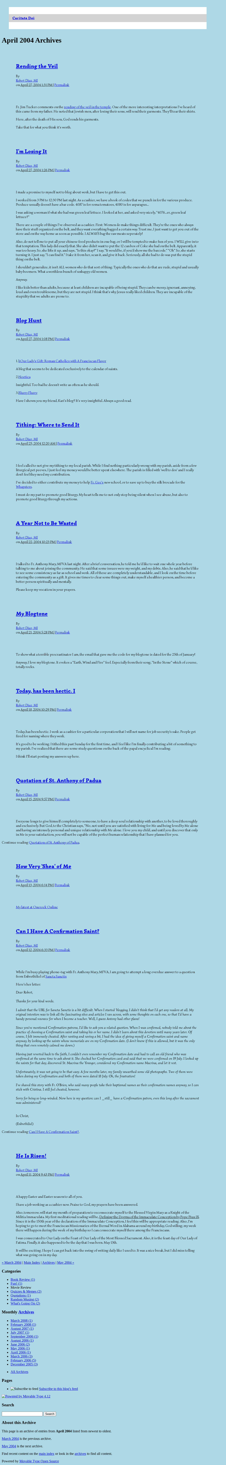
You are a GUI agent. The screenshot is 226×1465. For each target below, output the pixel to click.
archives (80, 1454)
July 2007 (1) (20, 1332)
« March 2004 (11, 1262)
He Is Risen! (31, 1156)
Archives (48, 1262)
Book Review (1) (23, 1279)
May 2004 (9, 1446)
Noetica (24, 377)
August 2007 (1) (22, 1328)
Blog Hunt (29, 320)
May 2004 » (65, 1262)
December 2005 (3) (24, 1364)
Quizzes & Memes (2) (26, 1291)
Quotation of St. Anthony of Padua (58, 780)
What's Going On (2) (25, 1303)
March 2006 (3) (21, 1356)
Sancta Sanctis (56, 976)
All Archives (19, 1372)
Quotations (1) (21, 1295)
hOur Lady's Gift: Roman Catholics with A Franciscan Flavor (62, 361)
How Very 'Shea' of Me (43, 866)
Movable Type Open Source (39, 1461)
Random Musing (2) (25, 1299)
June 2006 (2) (20, 1344)
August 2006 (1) (22, 1340)
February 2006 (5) (23, 1360)
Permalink (61, 85)
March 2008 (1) (21, 1320)
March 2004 (10, 1439)
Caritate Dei (23, 18)
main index (46, 1454)
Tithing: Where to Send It (47, 424)
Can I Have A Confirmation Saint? (57, 931)
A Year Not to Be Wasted (46, 523)
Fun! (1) (16, 1283)
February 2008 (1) (23, 1324)
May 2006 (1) (20, 1348)
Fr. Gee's (97, 482)
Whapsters (24, 487)
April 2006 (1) (21, 1352)
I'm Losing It (31, 151)
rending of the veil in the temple (87, 107)
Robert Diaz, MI (27, 80)
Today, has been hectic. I (45, 691)
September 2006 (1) (24, 1336)
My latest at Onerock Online (37, 907)
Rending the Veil (37, 66)
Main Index (32, 1262)
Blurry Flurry (27, 393)
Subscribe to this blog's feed (58, 1389)
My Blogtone (32, 613)
